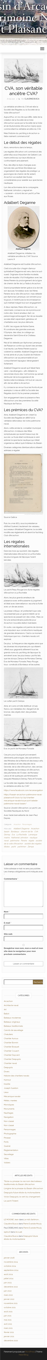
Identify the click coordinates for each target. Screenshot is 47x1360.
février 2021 (9, 1332)
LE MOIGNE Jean (11, 1219)
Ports (6, 1142)
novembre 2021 (10, 1303)
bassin (6, 831)
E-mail (7, 923)
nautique (33, 837)
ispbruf (7, 1232)
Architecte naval (11, 1005)
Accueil (18, 1232)
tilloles (7, 847)
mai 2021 (7, 1320)
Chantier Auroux (11, 1038)
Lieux (6, 1092)
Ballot (6, 1014)
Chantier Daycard (12, 1055)
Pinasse (7, 1138)
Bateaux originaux (12, 1022)
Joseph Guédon (11, 1088)
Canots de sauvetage (13, 1030)
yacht (13, 847)
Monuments (9, 1109)
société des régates (32, 844)
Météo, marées (10, 1100)
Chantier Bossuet (11, 1047)
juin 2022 (8, 1291)
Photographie (10, 1134)
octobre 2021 (10, 1307)
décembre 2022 (11, 1287)
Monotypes (9, 1105)
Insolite (7, 1084)
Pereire (24, 840)
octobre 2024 (10, 1266)
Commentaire (11, 879)
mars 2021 (8, 1328)
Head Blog (23, 1355)
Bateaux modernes (12, 1018)
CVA (36, 831)
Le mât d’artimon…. (32, 1219)
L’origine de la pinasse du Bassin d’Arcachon (23, 1188)
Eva (13, 834)
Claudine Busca (31, 99)
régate (31, 840)
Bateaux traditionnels (13, 1026)
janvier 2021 (9, 1336)
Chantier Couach (11, 1051)
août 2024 (8, 1274)
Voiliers (7, 1163)
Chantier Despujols (12, 1059)
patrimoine (14, 840)
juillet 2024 (8, 1278)
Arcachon (17, 824)
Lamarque (32, 834)
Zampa (31, 847)
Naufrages (8, 1113)
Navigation (9, 1117)
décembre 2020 (11, 1340)
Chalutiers (8, 1034)
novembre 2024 (11, 1262)
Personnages (27, 824)
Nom (6, 912)
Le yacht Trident (11, 1201)
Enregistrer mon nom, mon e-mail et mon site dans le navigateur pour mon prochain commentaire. (23, 951)
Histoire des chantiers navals (16, 1076)
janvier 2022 (9, 1299)
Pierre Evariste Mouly (32, 1224)
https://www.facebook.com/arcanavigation (23, 790)
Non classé (9, 1121)
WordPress (30, 1352)
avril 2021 (8, 1324)
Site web (8, 934)
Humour (7, 1080)
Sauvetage (9, 1154)
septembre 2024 (11, 1270)
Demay (7, 834)
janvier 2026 (9, 1258)
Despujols (8, 1067)
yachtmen (21, 847)
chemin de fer (27, 831)
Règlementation (11, 1150)
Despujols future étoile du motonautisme (22, 1192)
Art (5, 1009)
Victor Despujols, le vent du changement (22, 1197)
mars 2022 (8, 1295)
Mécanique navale (12, 1096)
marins (7, 837)
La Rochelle (21, 834)
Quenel (7, 1146)
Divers (6, 1071)
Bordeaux (15, 831)
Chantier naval (10, 1063)
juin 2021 (7, 1316)
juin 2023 (8, 1283)
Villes (6, 1158)
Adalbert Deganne (21, 828)
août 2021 (8, 1311)
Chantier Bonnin (11, 1043)
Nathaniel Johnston (19, 837)
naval (6, 840)
